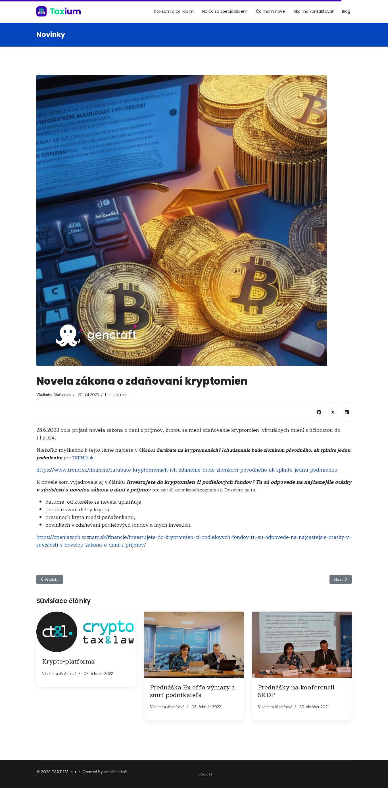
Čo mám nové (270, 11)
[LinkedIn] (347, 412)
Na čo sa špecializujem (224, 11)
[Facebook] (319, 412)
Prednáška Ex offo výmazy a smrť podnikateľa (192, 691)
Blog (346, 11)
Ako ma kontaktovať (313, 11)
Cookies (205, 774)
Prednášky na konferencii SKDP (296, 691)
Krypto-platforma (68, 661)
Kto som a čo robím (174, 11)
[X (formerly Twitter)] (333, 412)
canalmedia (114, 772)
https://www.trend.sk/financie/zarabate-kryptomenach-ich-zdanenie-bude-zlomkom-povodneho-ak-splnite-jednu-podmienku (186, 470)
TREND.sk (82, 458)
